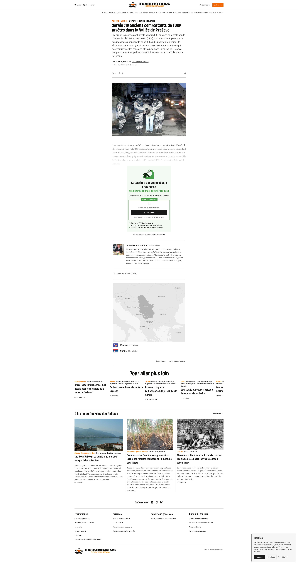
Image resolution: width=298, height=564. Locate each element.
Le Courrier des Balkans (154, 4)
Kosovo (152, 13)
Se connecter (159, 235)
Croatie (138, 13)
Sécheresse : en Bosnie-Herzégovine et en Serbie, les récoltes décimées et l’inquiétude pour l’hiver (149, 459)
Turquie (220, 13)
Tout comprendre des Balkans (154, 6)
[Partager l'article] (185, 73)
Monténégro (187, 13)
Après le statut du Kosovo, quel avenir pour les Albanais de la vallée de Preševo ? (90, 388)
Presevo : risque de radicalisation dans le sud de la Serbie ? (161, 391)
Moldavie (177, 13)
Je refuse (271, 557)
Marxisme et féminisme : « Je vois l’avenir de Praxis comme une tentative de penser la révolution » (199, 459)
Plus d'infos (282, 557)
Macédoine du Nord (164, 13)
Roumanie (198, 13)
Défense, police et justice (142, 21)
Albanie (105, 13)
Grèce (145, 13)
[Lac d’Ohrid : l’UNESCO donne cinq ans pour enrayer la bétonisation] (98, 435)
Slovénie (212, 13)
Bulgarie (130, 13)
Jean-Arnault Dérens (140, 62)
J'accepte (259, 557)
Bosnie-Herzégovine (117, 13)
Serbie (205, 13)
